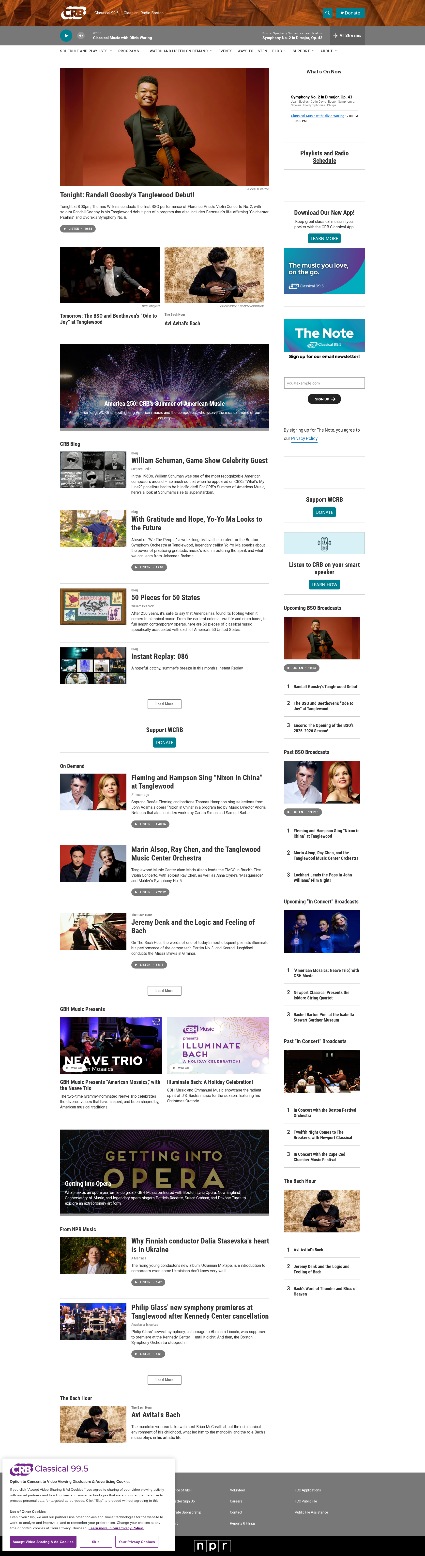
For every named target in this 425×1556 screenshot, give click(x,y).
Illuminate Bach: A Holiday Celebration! (210, 1082)
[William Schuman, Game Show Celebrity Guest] (93, 469)
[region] (88, 1505)
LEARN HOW (324, 584)
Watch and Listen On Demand (179, 51)
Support (301, 51)
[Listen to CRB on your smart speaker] (324, 543)
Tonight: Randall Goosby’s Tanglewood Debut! (127, 195)
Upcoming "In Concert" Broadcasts (321, 902)
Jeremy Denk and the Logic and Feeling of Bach (193, 926)
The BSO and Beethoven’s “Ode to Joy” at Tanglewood (323, 706)
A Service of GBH (178, 1490)
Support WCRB (164, 730)
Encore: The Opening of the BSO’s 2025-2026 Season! (323, 728)
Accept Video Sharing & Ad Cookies (43, 1542)
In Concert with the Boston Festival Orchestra (325, 1112)
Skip (96, 1542)
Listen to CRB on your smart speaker (324, 568)
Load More (164, 704)
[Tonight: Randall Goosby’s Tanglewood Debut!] (164, 127)
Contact (236, 1512)
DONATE (164, 742)
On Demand (72, 766)
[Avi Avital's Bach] (214, 275)
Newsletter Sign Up (180, 1501)
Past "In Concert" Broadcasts (315, 1041)
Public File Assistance (311, 1512)
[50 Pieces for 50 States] (93, 606)
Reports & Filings (243, 1523)
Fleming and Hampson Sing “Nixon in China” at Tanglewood (197, 782)
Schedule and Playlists (84, 51)
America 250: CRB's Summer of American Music (164, 403)
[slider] (89, 35)
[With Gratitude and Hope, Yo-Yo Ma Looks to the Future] (93, 528)
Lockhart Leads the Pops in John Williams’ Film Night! (323, 877)
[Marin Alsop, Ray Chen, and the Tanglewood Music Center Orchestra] (93, 863)
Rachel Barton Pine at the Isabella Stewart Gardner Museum (324, 1017)
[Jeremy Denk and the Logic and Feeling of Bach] (93, 931)
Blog (277, 51)
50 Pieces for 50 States (165, 597)
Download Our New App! (324, 212)
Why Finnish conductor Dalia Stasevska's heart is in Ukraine (200, 1245)
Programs (128, 51)
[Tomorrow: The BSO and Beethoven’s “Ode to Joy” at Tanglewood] (110, 275)
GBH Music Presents (82, 1009)
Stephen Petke (141, 469)
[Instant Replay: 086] (93, 665)
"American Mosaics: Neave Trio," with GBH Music (326, 973)
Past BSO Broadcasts (306, 752)
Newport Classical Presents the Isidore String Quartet (321, 995)
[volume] (81, 35)
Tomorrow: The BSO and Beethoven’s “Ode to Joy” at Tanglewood (108, 319)
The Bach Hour (175, 314)
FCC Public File (306, 1501)
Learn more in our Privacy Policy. (116, 1528)
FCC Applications (308, 1490)
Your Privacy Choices (137, 1542)
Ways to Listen (252, 51)
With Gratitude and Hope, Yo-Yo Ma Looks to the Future (196, 523)
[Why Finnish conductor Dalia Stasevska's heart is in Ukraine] (93, 1255)
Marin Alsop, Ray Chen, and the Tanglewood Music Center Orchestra (196, 853)
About (326, 51)
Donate (352, 12)
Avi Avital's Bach (182, 323)
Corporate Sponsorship (183, 1512)
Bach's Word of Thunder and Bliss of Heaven (325, 1291)
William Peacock (142, 606)
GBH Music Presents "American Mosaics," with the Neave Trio (110, 1085)
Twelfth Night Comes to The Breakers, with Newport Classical (323, 1135)
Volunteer (237, 1490)
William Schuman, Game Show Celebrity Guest (199, 460)
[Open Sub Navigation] (111, 51)
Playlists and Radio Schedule (324, 157)
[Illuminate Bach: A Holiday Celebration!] (218, 1045)
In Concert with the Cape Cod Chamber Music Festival (319, 1157)
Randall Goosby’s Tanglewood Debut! (326, 686)
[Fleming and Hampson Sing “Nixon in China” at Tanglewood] (93, 792)
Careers (236, 1501)
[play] (66, 36)
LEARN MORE (324, 238)
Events (225, 51)
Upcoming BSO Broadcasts (312, 608)
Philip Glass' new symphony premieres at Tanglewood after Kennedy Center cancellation (200, 1311)
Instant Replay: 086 (159, 656)
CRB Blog (70, 444)
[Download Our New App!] (324, 270)
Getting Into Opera (88, 1183)
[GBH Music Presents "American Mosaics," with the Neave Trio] (111, 1045)
